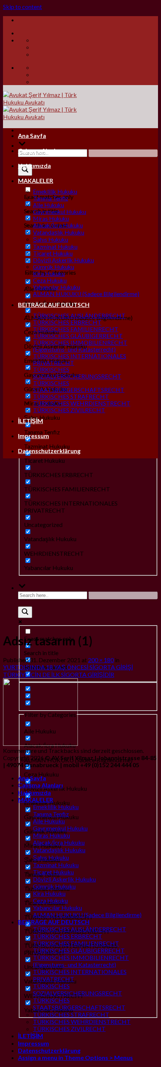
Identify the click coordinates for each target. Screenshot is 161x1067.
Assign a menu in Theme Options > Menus (75, 1057)
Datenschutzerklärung (49, 450)
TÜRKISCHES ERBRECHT (67, 322)
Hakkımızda (34, 165)
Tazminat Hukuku (55, 246)
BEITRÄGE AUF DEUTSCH (53, 304)
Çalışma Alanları (40, 150)
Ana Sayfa (32, 135)
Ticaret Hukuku (53, 253)
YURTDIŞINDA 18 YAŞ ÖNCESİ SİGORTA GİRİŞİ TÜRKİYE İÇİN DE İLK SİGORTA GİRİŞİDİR (68, 670)
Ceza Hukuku (50, 280)
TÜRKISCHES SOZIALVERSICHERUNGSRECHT (77, 373)
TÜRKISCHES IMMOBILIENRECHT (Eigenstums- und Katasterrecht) (80, 346)
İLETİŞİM (30, 420)
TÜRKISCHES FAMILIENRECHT (75, 329)
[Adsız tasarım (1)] (40, 743)
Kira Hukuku (49, 273)
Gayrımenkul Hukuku (59, 211)
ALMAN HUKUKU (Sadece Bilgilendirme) (86, 293)
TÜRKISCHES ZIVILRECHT (69, 410)
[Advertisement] (80, 545)
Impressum (33, 435)
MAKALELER (35, 180)
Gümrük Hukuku (53, 266)
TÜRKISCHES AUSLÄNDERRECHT (79, 315)
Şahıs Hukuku (50, 239)
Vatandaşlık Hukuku (58, 232)
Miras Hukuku (51, 218)
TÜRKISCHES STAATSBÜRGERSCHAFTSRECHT (78, 386)
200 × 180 (101, 659)
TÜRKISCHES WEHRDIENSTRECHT (81, 403)
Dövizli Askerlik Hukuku (63, 260)
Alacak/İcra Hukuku (58, 225)
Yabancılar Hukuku (56, 287)
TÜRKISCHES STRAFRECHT (71, 396)
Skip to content (22, 6)
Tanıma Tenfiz (50, 198)
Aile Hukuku (48, 205)
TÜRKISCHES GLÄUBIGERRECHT (78, 335)
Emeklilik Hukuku (55, 191)
